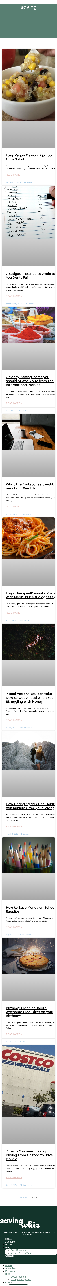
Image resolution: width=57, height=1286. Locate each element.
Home (8, 1239)
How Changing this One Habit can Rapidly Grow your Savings (31, 806)
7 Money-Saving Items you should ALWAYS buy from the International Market (30, 381)
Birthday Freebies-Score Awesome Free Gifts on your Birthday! (29, 1012)
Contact (9, 1256)
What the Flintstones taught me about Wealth (30, 486)
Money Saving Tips (21, 1253)
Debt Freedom (18, 1250)
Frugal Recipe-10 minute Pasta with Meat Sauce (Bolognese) (31, 595)
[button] (28, 1261)
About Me (10, 1241)
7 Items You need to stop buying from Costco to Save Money (29, 1155)
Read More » (14, 174)
